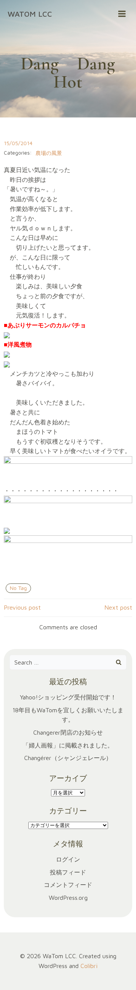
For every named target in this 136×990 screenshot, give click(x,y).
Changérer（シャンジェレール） (68, 757)
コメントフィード (68, 884)
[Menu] (122, 14)
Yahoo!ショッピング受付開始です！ (68, 697)
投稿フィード (68, 872)
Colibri (88, 965)
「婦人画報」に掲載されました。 (68, 745)
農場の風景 (49, 153)
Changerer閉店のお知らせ (68, 732)
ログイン (68, 859)
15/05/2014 (18, 143)
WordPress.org (68, 897)
